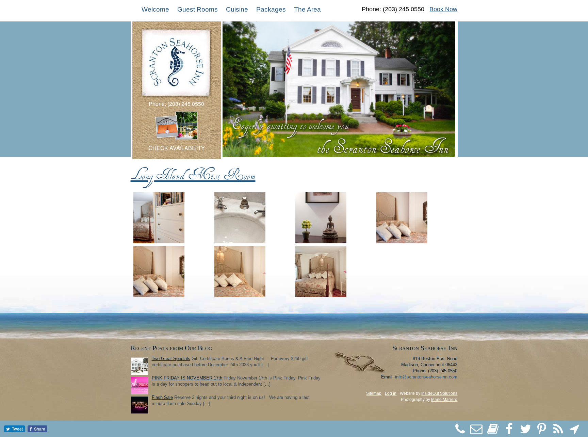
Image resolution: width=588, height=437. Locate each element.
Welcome (155, 9)
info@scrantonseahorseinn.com (426, 376)
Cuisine (237, 9)
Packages (271, 9)
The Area (307, 9)
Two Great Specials (171, 358)
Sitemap (373, 393)
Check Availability (176, 148)
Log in (390, 393)
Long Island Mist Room (193, 174)
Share (39, 429)
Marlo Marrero (444, 399)
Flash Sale (162, 397)
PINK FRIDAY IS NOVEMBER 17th (187, 378)
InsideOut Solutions (439, 393)
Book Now (443, 9)
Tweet (17, 429)
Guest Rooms (197, 9)
